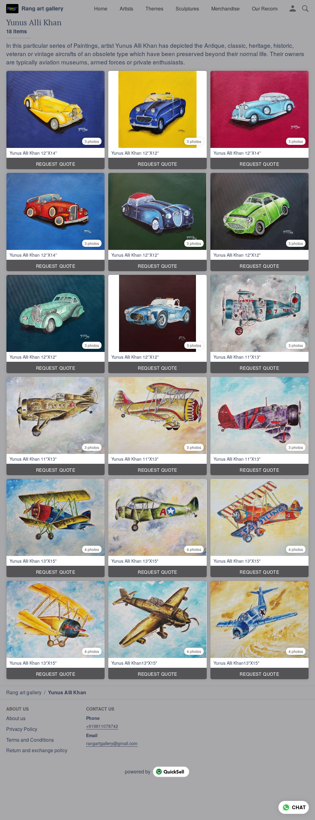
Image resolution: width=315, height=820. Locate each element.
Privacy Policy (21, 729)
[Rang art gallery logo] (12, 8)
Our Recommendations (277, 8)
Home (100, 8)
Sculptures (187, 8)
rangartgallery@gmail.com (112, 743)
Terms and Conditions (30, 739)
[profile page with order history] (293, 8)
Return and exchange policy (36, 750)
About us (16, 718)
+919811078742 (102, 726)
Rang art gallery (42, 9)
